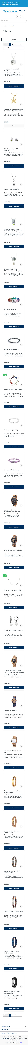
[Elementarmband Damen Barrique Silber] (14, 861)
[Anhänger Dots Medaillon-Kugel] (14, 59)
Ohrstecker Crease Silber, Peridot (12, 149)
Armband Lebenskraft (11, 349)
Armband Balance (10, 309)
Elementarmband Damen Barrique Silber (12, 872)
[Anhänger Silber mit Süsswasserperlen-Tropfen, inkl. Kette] (14, 259)
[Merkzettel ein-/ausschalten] (21, 64)
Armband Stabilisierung (11, 470)
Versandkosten (5, 1038)
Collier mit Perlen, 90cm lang (13, 590)
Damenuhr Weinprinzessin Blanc (12, 751)
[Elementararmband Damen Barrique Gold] (14, 781)
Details (14, 126)
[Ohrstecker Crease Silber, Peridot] (14, 139)
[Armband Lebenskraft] (14, 340)
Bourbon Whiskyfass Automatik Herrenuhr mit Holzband (12, 511)
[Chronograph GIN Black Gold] (14, 540)
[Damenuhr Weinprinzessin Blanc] (14, 741)
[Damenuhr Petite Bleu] (14, 701)
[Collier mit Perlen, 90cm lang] (14, 580)
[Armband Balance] (14, 300)
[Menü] (3, 16)
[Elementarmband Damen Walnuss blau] (14, 942)
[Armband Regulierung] (14, 420)
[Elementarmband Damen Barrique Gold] (14, 821)
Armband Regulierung (11, 430)
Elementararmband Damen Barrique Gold (12, 791)
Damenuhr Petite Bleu (11, 710)
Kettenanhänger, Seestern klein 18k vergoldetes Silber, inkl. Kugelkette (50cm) (14, 110)
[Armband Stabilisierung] (14, 460)
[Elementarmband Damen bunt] (14, 901)
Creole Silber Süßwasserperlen (13, 630)
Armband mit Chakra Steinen (13, 389)
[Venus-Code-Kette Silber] (14, 179)
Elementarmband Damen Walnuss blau (12, 952)
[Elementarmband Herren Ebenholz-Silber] (14, 982)
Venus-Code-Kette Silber (12, 189)
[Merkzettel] (18, 16)
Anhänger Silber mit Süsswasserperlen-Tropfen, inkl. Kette (12, 270)
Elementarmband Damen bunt (13, 911)
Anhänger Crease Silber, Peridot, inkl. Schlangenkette (13, 230)
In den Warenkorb (14, 86)
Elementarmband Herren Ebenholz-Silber (12, 992)
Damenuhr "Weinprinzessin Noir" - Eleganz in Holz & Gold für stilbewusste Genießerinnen (14, 671)
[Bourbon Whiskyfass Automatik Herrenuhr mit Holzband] (14, 500)
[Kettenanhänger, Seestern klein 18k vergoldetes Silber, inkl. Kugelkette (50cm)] (14, 99)
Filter (15, 39)
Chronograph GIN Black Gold (13, 550)
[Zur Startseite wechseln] (14, 11)
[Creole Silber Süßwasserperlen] (14, 621)
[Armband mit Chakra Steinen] (14, 380)
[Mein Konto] (22, 16)
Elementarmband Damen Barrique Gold (12, 831)
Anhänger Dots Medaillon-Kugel (12, 69)
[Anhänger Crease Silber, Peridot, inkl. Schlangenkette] (14, 219)
